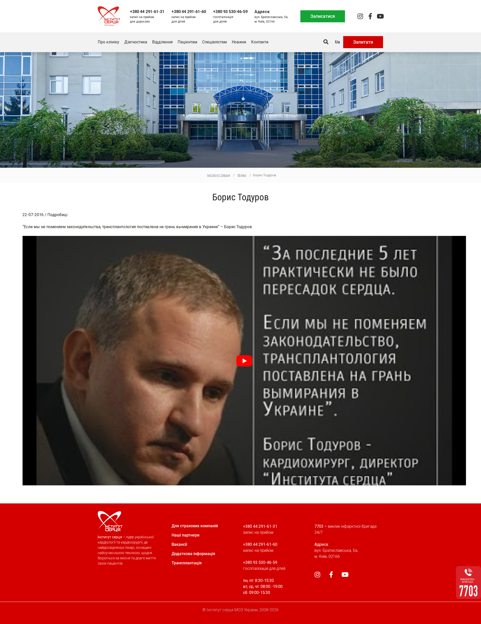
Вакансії (179, 544)
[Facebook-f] (370, 16)
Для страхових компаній (195, 525)
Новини (239, 42)
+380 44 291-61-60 (188, 11)
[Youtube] (380, 16)
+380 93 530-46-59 (230, 11)
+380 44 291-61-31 (147, 11)
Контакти (259, 42)
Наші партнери (185, 535)
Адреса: (262, 11)
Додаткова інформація (193, 553)
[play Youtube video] (244, 360)
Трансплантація (187, 563)
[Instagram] (360, 16)
